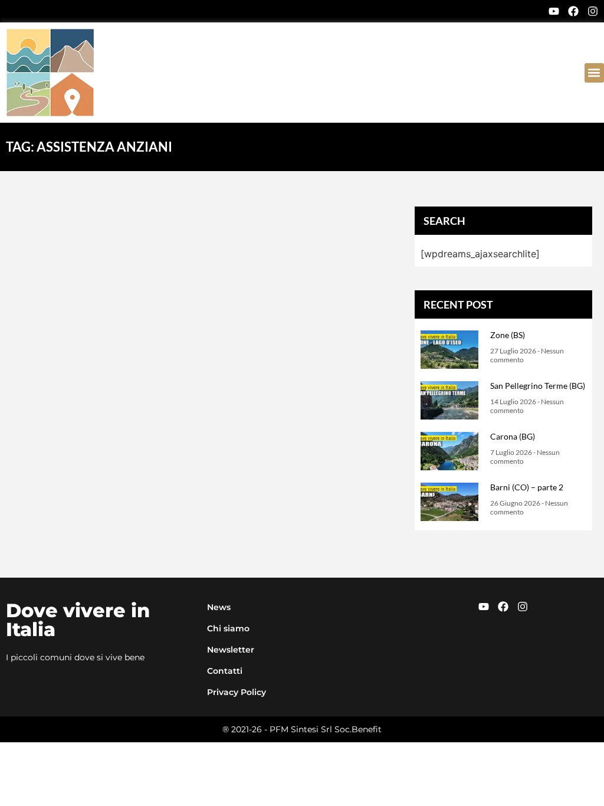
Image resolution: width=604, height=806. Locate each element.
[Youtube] (554, 11)
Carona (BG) (512, 436)
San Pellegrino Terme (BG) (537, 386)
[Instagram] (592, 11)
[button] (594, 73)
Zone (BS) (507, 335)
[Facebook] (573, 11)
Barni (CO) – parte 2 (526, 487)
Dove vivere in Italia (78, 620)
